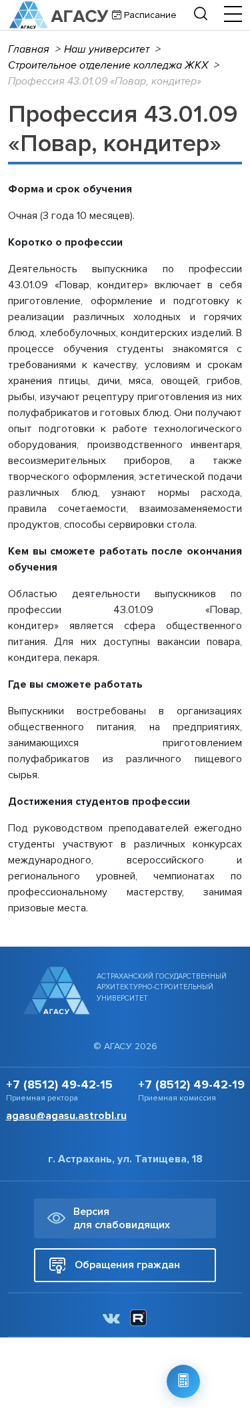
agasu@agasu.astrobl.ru (66, 1115)
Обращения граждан (127, 1265)
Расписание (149, 15)
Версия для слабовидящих (121, 1218)
